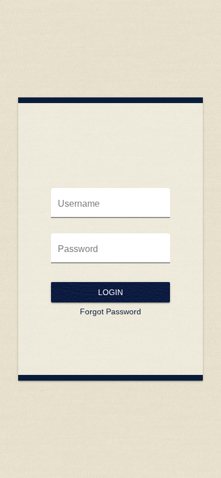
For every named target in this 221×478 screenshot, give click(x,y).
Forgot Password (110, 311)
